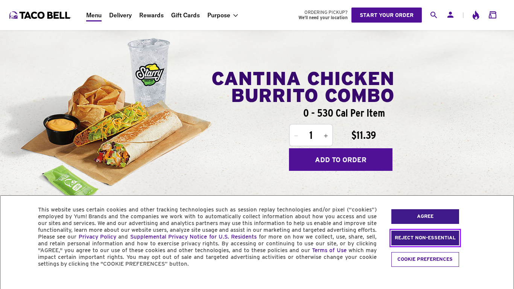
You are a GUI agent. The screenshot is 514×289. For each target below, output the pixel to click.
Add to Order (340, 160)
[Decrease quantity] (296, 136)
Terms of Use (329, 250)
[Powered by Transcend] (12, 281)
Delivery (120, 15)
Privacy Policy (97, 236)
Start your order (387, 15)
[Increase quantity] (325, 136)
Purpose (218, 15)
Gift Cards (185, 15)
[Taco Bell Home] (41, 15)
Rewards (151, 15)
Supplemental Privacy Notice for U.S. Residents (193, 236)
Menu (94, 15)
